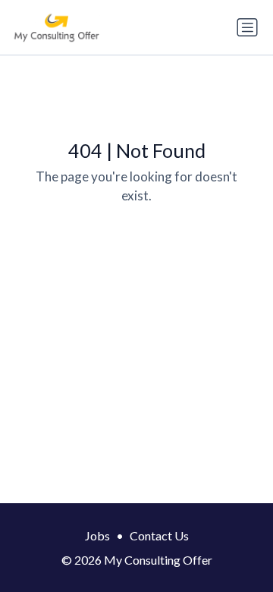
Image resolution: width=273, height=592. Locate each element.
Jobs (97, 535)
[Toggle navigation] (247, 27)
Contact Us (159, 535)
